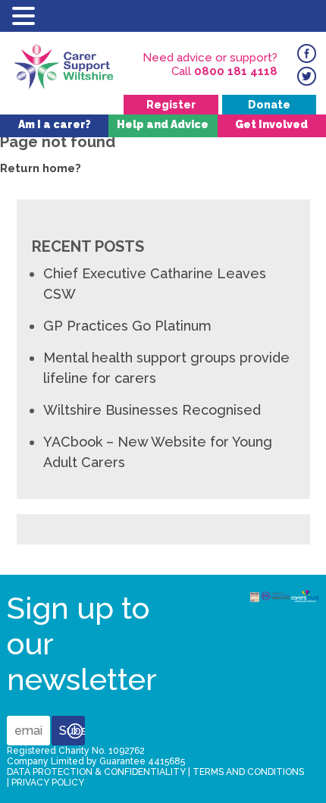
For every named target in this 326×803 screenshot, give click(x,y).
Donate (269, 105)
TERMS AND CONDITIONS (248, 772)
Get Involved (271, 124)
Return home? (40, 168)
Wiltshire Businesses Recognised (152, 410)
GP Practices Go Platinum (127, 326)
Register (171, 105)
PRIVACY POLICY (47, 782)
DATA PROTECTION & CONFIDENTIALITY (96, 772)
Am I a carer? (54, 124)
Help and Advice (162, 124)
